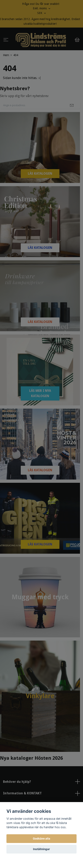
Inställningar (41, 849)
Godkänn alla (41, 838)
